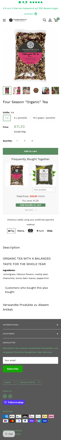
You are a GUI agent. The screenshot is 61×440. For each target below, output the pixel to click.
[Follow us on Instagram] (10, 396)
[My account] (50, 20)
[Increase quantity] (32, 141)
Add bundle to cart (30, 205)
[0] (56, 20)
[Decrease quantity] (17, 141)
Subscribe (12, 368)
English (7, 382)
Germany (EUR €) (27, 382)
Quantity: (7, 141)
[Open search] (44, 20)
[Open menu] (4, 20)
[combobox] (44, 189)
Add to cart (30, 151)
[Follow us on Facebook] (5, 396)
